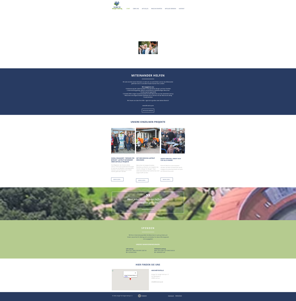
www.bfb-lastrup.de (148, 105)
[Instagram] (139, 295)
